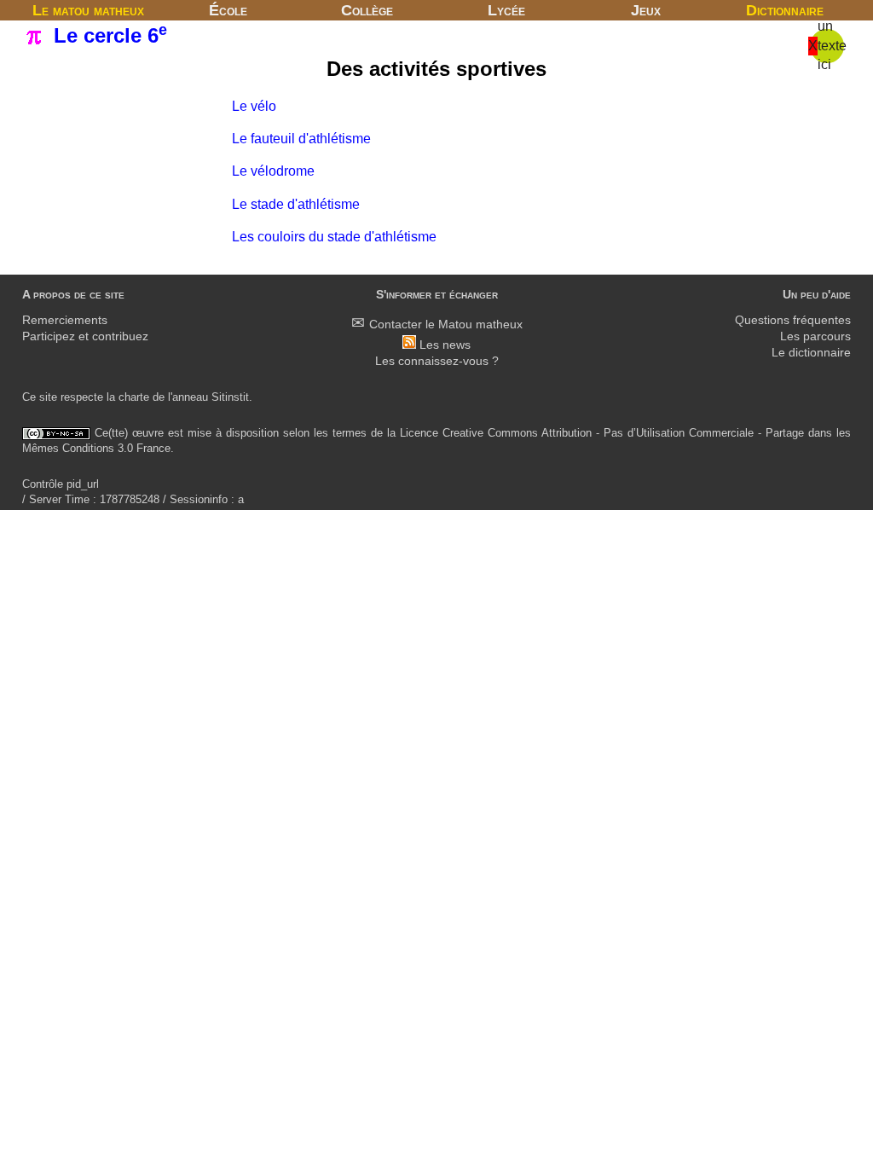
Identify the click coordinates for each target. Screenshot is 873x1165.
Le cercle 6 (107, 35)
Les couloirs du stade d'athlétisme (334, 236)
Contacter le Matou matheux (446, 324)
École (228, 10)
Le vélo (254, 106)
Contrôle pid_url (60, 484)
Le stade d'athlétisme (296, 204)
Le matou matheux (88, 10)
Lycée (506, 10)
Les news (445, 345)
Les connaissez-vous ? (437, 361)
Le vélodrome (273, 171)
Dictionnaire (785, 10)
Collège (367, 10)
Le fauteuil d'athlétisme (301, 138)
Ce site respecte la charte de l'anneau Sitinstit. (137, 397)
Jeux (646, 10)
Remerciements (64, 320)
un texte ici (832, 45)
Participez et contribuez (85, 336)
